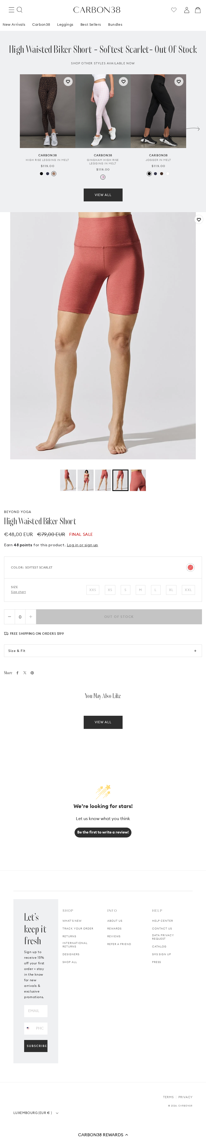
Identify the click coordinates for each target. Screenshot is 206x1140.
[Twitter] (25, 673)
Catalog (159, 946)
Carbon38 (41, 24)
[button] (103, 1134)
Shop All (69, 962)
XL (171, 590)
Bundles (115, 24)
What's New (72, 921)
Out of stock (119, 617)
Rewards (114, 928)
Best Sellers (90, 24)
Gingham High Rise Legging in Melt (103, 161)
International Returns (74, 944)
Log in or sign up (82, 545)
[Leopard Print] (54, 173)
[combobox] (28, 1028)
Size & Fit (16, 651)
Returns (69, 936)
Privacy (185, 1097)
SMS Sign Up (161, 954)
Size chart (18, 592)
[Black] (41, 173)
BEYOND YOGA (17, 512)
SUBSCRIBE (37, 1046)
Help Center (162, 921)
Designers (70, 954)
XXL (188, 590)
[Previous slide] (13, 127)
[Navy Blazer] (47, 173)
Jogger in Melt (158, 160)
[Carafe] (161, 173)
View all (103, 195)
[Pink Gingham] (103, 177)
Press (156, 962)
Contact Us (162, 928)
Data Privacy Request (163, 937)
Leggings (65, 24)
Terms (168, 1097)
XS (110, 590)
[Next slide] (193, 127)
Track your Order (77, 928)
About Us (114, 921)
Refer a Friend (119, 944)
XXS (93, 590)
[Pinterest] (32, 672)
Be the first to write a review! (103, 832)
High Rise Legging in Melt (47, 160)
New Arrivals (14, 24)
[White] (168, 173)
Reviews (113, 936)
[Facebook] (17, 672)
